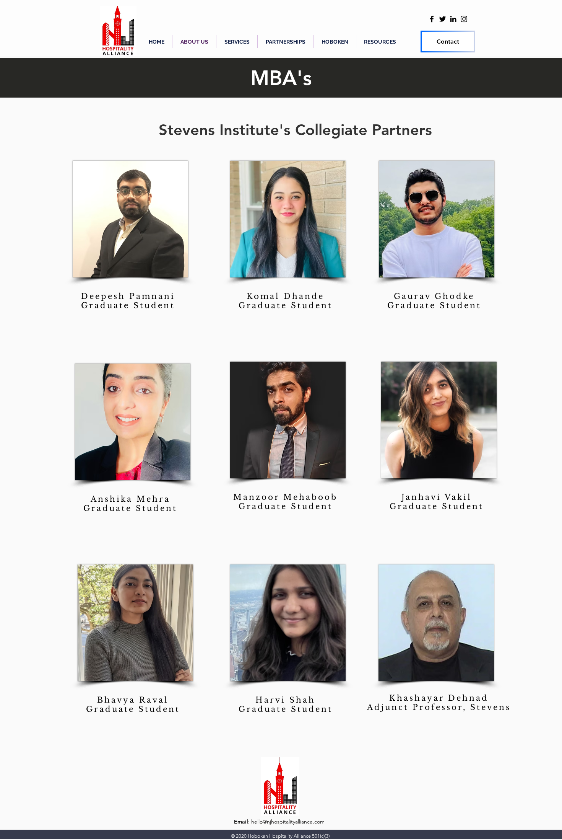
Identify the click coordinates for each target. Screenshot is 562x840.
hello (257, 821)
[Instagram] (464, 19)
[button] (285, 41)
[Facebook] (431, 19)
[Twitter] (442, 19)
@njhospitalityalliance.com (294, 821)
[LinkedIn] (453, 19)
